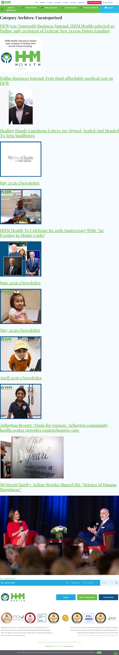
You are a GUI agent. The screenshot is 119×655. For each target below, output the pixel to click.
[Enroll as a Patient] (81, 8)
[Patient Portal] (23, 8)
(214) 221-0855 (109, 2)
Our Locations (58, 2)
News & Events (81, 2)
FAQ (67, 583)
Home (36, 2)
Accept (99, 652)
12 (5, 578)
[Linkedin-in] (91, 582)
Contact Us (75, 583)
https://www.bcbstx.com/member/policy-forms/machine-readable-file (98, 635)
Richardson (75, 642)
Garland (66, 642)
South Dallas (43, 642)
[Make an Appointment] (2, 9)
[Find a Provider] (63, 8)
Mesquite (70, 642)
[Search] (116, 583)
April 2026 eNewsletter (21, 378)
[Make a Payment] (42, 8)
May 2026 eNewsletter (20, 331)
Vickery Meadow (56, 642)
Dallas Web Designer (58, 646)
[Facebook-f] (85, 582)
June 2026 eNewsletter (20, 283)
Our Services (50, 2)
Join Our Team (73, 2)
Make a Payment (51, 8)
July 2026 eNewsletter (20, 183)
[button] (117, 3)
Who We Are (65, 2)
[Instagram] (88, 582)
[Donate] (106, 8)
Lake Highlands (49, 642)
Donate (110, 7)
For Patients (42, 2)
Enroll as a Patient (90, 8)
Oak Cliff (79, 642)
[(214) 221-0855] (104, 2)
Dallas (39, 642)
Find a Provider (71, 8)
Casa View (62, 642)
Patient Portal (31, 8)
